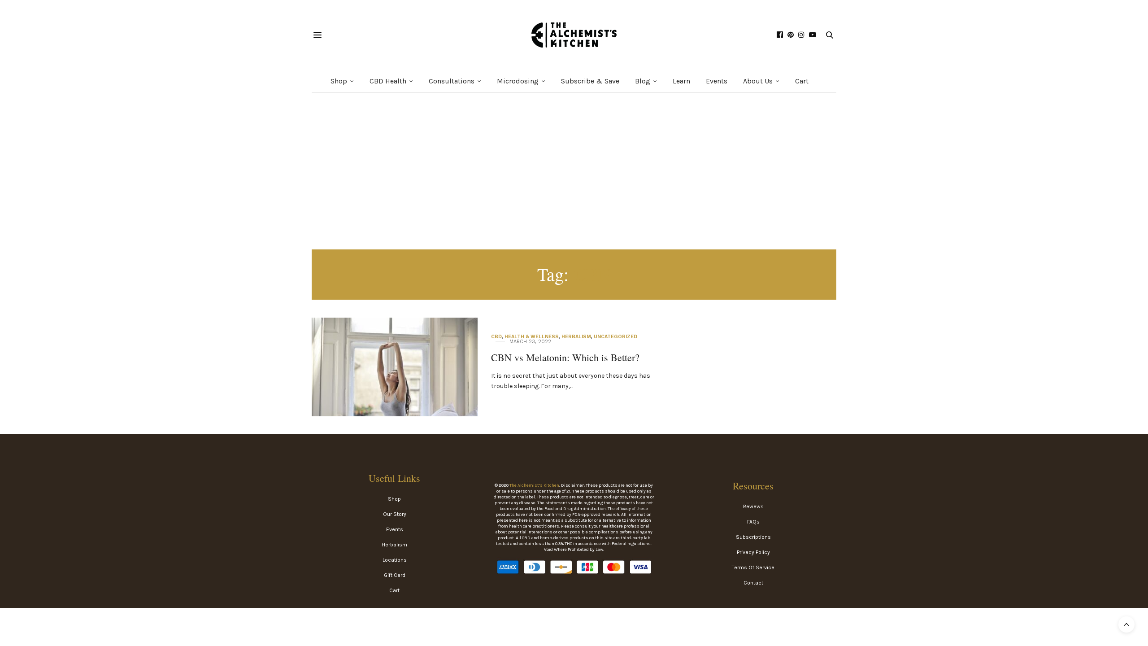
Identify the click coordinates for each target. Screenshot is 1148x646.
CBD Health (388, 81)
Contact (753, 583)
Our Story (394, 514)
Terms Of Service (753, 567)
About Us (758, 81)
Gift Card (394, 575)
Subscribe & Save (590, 81)
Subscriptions (753, 537)
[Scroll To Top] (1126, 624)
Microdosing (518, 81)
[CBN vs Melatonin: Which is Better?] (395, 380)
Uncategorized (615, 336)
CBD (496, 336)
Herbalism (576, 336)
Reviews (753, 506)
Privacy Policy (753, 552)
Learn (681, 81)
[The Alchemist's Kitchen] (574, 35)
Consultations (451, 81)
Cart (802, 81)
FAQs (753, 522)
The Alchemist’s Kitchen (534, 485)
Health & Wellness (531, 336)
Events (716, 81)
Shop (338, 81)
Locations (395, 560)
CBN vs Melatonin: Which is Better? (565, 357)
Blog (642, 81)
